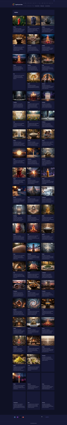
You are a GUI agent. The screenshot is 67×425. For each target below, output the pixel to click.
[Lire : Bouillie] (33, 134)
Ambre (43, 215)
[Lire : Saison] (33, 77)
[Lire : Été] (33, 115)
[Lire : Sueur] (19, 247)
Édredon (43, 402)
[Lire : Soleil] (19, 152)
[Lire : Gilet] (33, 20)
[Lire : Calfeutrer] (47, 115)
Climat (29, 309)
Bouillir (43, 234)
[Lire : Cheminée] (33, 247)
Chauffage (15, 215)
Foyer (43, 65)
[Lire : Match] (19, 377)
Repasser (29, 328)
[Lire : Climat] (33, 303)
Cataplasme (44, 272)
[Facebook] (14, 417)
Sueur (14, 254)
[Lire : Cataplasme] (47, 266)
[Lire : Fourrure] (33, 377)
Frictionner (29, 45)
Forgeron (14, 309)
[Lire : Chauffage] (19, 209)
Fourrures (43, 83)
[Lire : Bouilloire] (47, 152)
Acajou (29, 272)
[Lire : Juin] (19, 115)
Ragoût (29, 291)
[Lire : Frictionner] (33, 39)
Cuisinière (43, 291)
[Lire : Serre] (33, 396)
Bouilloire (43, 159)
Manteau (29, 65)
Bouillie (29, 140)
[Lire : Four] (19, 266)
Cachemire (29, 215)
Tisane (29, 365)
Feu (28, 234)
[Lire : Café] (19, 39)
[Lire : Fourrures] (47, 77)
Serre (29, 402)
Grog (43, 309)
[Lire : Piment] (19, 20)
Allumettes (29, 159)
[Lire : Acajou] (33, 266)
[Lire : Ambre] (47, 209)
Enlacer (43, 140)
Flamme (14, 65)
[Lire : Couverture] (19, 284)
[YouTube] (23, 417)
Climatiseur (44, 197)
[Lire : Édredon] (47, 396)
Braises (43, 328)
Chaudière (15, 102)
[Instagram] (17, 417)
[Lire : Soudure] (33, 172)
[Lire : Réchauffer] (19, 340)
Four (14, 272)
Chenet (14, 328)
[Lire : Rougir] (19, 172)
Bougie (43, 178)
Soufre (14, 365)
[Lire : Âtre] (33, 340)
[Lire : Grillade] (47, 39)
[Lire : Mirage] (47, 340)
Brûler (29, 102)
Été (14, 73)
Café (14, 45)
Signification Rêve (19, 4)
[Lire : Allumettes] (33, 152)
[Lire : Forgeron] (19, 303)
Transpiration (15, 402)
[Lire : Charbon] (47, 20)
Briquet (14, 197)
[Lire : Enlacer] (47, 134)
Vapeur (43, 254)
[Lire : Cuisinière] (47, 284)
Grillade (43, 45)
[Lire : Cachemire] (33, 209)
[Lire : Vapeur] (47, 247)
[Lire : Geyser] (19, 134)
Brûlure (14, 234)
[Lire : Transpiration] (19, 396)
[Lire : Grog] (47, 303)
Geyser (14, 140)
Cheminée (29, 254)
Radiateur (43, 102)
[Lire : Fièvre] (47, 377)
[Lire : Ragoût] (33, 284)
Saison (29, 83)
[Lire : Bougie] (47, 172)
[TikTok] (20, 417)
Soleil (14, 159)
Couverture (15, 291)
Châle (29, 197)
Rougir (14, 178)
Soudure (29, 178)
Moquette (43, 355)
